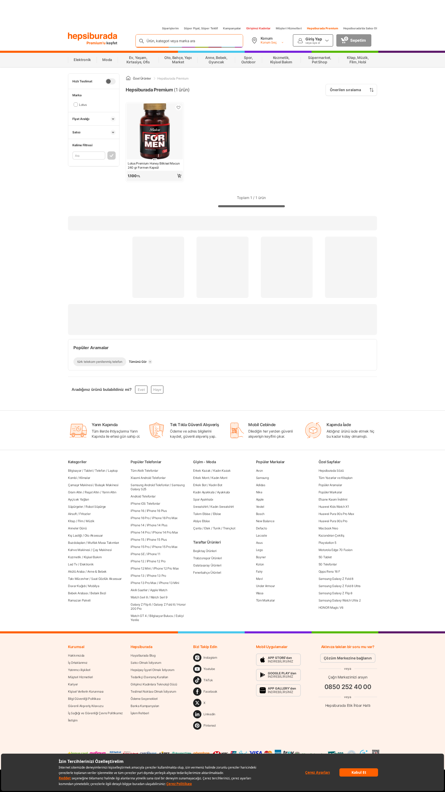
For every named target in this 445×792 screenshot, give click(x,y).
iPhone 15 (137, 539)
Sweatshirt (200, 507)
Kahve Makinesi (79, 550)
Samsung (262, 478)
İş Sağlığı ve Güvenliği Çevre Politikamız (95, 713)
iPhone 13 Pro (156, 576)
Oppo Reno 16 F (329, 571)
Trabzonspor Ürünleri (207, 558)
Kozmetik (74, 557)
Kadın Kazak (222, 470)
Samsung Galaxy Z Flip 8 (335, 593)
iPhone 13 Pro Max (143, 583)
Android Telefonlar (143, 496)
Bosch (260, 514)
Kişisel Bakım (93, 557)
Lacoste (261, 535)
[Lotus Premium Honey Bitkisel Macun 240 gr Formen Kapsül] (155, 131)
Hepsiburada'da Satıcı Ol (360, 28)
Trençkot (229, 528)
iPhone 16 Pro (140, 518)
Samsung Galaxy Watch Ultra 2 (340, 600)
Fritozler (84, 514)
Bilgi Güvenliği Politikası (84, 699)
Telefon (100, 470)
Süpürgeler (75, 507)
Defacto (261, 528)
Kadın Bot (215, 485)
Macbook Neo (328, 528)
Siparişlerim (170, 28)
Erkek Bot (199, 485)
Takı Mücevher (78, 579)
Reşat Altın (92, 492)
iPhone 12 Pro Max (166, 568)
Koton (260, 564)
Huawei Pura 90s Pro (333, 521)
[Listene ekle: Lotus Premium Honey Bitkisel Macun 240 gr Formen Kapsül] (178, 107)
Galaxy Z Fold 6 (164, 604)
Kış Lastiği (75, 535)
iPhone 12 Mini (141, 568)
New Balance (265, 521)
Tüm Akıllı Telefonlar (144, 470)
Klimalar (84, 478)
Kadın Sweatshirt (222, 507)
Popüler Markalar (330, 492)
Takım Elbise (201, 514)
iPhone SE (137, 554)
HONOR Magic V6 (331, 607)
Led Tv (72, 564)
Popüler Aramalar (330, 485)
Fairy (259, 571)
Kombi (72, 478)
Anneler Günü (77, 528)
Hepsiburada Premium (322, 28)
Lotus (83, 104)
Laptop (112, 470)
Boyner (261, 557)
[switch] (110, 81)
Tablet (88, 470)
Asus (259, 543)
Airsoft (72, 514)
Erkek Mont (201, 478)
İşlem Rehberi (140, 713)
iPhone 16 (137, 511)
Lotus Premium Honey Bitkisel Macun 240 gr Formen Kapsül (154, 165)
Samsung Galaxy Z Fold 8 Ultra (340, 586)
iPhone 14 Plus (157, 525)
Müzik (90, 521)
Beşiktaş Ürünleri (204, 551)
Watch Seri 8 (139, 597)
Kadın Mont (219, 478)
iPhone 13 (137, 576)
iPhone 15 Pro (140, 547)
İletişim (73, 720)
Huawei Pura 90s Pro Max (336, 514)
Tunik (217, 528)
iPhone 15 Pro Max (164, 547)
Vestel (260, 507)
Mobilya (93, 586)
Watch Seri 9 (158, 597)
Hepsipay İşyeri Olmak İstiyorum (152, 670)
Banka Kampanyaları (145, 706)
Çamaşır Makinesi (80, 485)
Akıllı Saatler (139, 590)
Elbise (217, 514)
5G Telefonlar (328, 564)
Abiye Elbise (201, 521)
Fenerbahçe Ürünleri (207, 572)
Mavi (259, 579)
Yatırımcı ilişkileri (79, 670)
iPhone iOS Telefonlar (145, 503)
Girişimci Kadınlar (258, 28)
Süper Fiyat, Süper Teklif (201, 28)
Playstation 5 (327, 543)
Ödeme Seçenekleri (144, 699)
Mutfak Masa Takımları (103, 543)
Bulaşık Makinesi (106, 485)
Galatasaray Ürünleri (207, 565)
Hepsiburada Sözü (331, 470)
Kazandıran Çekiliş (331, 535)
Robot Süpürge (95, 507)
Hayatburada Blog (143, 655)
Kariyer (73, 684)
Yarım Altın (109, 492)
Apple (260, 499)
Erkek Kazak (202, 470)
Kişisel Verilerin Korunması (86, 691)
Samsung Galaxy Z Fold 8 (336, 579)
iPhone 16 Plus (157, 511)
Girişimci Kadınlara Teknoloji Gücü (154, 684)
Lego (259, 550)
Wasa (259, 593)
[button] (155, 176)
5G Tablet (325, 557)
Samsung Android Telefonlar (150, 485)
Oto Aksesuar (93, 535)
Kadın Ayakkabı (204, 492)
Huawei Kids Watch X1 (334, 507)
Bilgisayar (74, 470)
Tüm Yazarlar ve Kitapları (336, 478)
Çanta (197, 528)
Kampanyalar (232, 28)
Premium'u (96, 43)
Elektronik (86, 564)
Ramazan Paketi (79, 600)
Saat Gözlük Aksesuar (106, 579)
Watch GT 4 (139, 616)
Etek (207, 528)
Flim (80, 521)
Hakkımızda (76, 655)
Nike (259, 492)
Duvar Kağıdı (76, 586)
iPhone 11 (153, 554)
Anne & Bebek (97, 571)
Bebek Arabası (78, 593)
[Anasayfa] (128, 78)
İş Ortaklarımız (78, 663)
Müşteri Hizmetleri (289, 28)
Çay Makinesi (102, 550)
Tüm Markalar (265, 600)
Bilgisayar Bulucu (161, 616)
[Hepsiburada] (92, 36)
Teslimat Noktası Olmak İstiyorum (153, 691)
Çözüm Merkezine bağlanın (348, 658)
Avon (259, 470)
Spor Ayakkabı (203, 499)
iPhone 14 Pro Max (165, 532)
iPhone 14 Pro (140, 532)
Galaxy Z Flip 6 (141, 604)
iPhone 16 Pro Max (164, 518)
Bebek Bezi (98, 593)
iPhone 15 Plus (157, 539)
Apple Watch (158, 590)
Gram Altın (75, 492)
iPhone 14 (137, 525)
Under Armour (265, 586)
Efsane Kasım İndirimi (333, 499)
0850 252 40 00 (347, 687)
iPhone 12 (137, 561)
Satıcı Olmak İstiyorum (146, 663)
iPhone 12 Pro (156, 561)
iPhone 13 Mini (169, 583)
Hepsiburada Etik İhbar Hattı (347, 705)
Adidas (260, 485)
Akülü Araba (76, 571)
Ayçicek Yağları (78, 499)
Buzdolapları (76, 543)
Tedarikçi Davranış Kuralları (149, 677)
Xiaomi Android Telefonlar (148, 478)
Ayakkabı (223, 492)
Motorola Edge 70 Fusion (336, 550)
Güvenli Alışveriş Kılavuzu (85, 706)
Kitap (71, 521)
